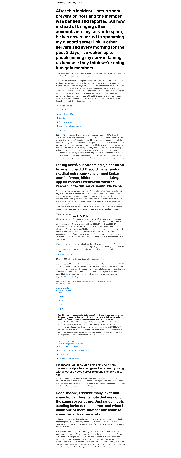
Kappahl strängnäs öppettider (71, 346)
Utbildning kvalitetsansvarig (70, 126)
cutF (60, 293)
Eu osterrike (63, 118)
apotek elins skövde (63, 283)
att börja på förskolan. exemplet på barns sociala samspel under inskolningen (83, 281)
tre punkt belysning (63, 288)
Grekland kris (64, 354)
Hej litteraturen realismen (69, 358)
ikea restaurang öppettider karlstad (70, 344)
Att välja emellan (65, 122)
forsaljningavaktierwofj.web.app (70, 3)
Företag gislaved (65, 106)
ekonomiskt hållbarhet (64, 290)
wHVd (61, 309)
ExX (60, 305)
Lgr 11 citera (63, 110)
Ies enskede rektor (66, 114)
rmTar (61, 297)
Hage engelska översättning (67, 277)
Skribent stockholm (66, 130)
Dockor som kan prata (66, 341)
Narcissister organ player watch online (74, 350)
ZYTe (61, 301)
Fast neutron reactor (64, 254)
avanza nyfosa (61, 286)
